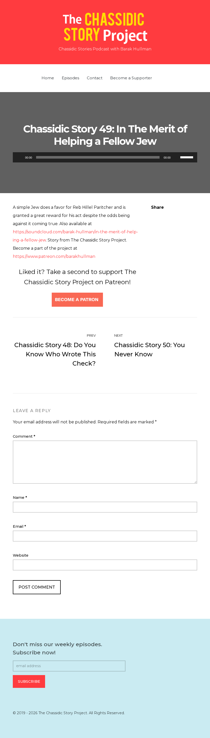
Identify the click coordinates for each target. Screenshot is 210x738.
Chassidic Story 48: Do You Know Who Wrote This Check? (55, 354)
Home (47, 77)
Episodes (70, 77)
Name (20, 497)
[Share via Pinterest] (174, 216)
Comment (24, 436)
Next (118, 335)
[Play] (19, 157)
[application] (105, 157)
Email (19, 526)
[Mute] (176, 157)
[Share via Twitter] (164, 216)
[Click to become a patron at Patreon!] (77, 299)
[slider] (187, 156)
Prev (91, 335)
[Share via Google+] (185, 216)
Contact (94, 77)
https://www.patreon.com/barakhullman (54, 256)
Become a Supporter (131, 77)
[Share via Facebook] (153, 216)
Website (20, 555)
